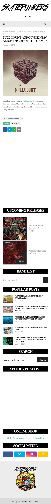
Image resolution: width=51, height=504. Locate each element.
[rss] (43, 454)
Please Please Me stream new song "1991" (31, 328)
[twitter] (25, 16)
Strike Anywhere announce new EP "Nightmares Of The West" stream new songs (30, 340)
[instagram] (29, 16)
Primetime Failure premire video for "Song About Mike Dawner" (30, 318)
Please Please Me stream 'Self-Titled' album (29, 297)
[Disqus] (25, 170)
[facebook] (21, 16)
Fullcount (11, 32)
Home (5, 32)
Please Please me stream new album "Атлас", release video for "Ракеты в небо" (31, 308)
